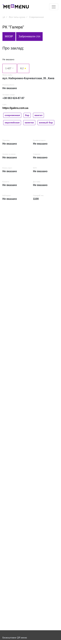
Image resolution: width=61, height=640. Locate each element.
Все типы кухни (17, 17)
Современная (36, 17)
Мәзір (9, 36)
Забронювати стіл (29, 36)
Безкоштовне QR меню (14, 637)
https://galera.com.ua (15, 108)
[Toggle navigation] (53, 7)
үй (4, 17)
